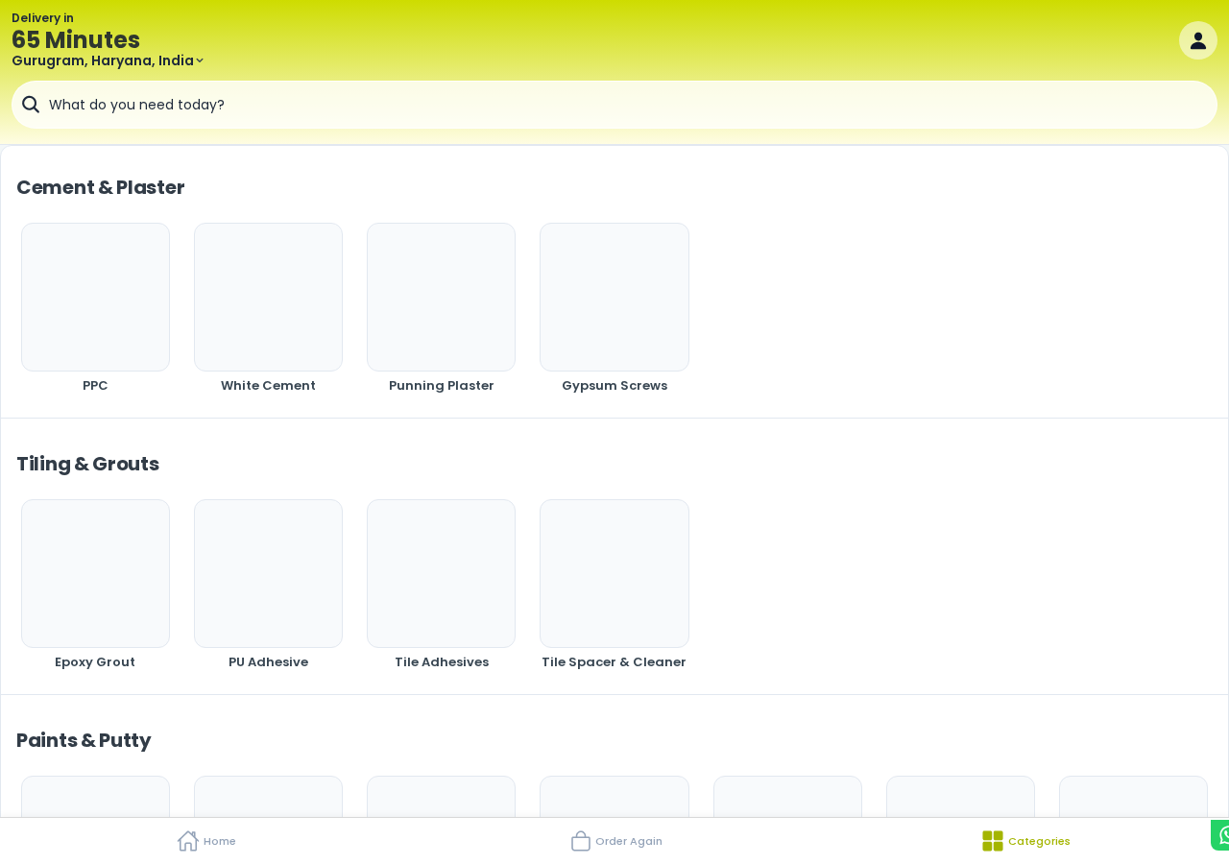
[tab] (205, 841)
